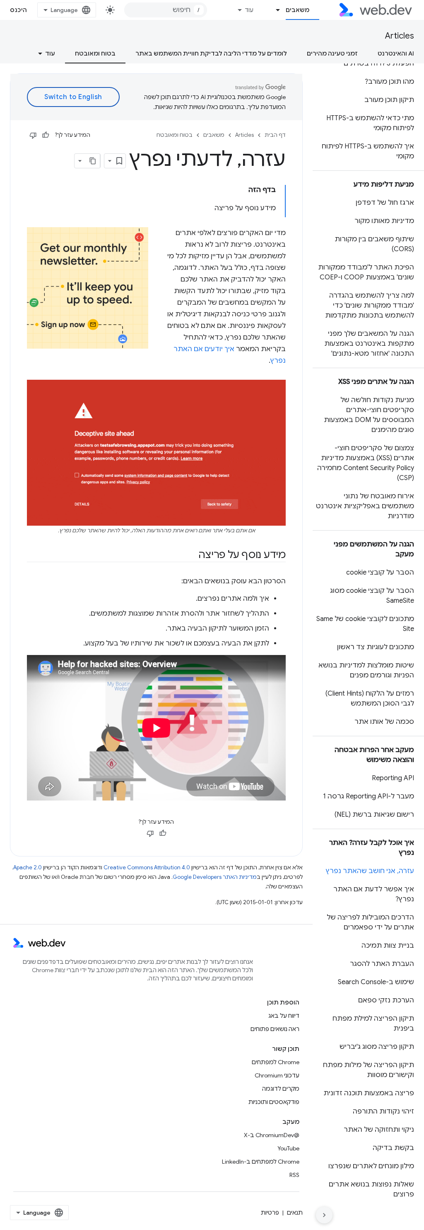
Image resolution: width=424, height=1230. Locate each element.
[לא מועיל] (33, 135)
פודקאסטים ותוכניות (273, 1102)
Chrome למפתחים (275, 1062)
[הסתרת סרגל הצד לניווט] (324, 1215)
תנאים (295, 1212)
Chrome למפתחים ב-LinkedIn (260, 1161)
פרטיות (270, 1212)
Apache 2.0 (27, 867)
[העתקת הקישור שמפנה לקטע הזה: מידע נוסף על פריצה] (190, 555)
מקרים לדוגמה (280, 1088)
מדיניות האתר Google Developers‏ (215, 877)
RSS (294, 1175)
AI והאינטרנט (396, 53)
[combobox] (165, 9)
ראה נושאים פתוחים (275, 1029)
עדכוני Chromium (277, 1075)
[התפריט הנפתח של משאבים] (274, 10)
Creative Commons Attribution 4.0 (147, 867)
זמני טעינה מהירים (332, 53)
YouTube (288, 1148)
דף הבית (275, 134)
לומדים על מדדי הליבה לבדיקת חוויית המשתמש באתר (211, 53)
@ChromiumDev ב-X (271, 1135)
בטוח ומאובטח (95, 53)
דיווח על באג (283, 1015)
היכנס (18, 10)
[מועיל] (45, 135)
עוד (249, 10)
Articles (399, 36)
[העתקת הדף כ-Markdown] (92, 161)
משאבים (297, 10)
